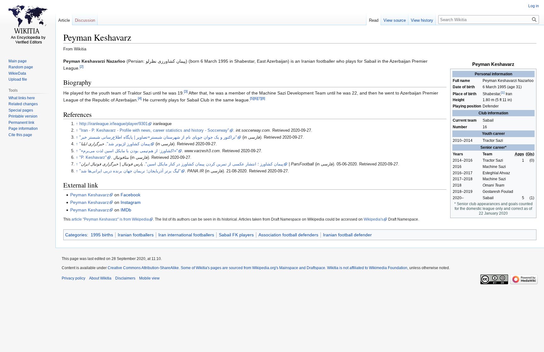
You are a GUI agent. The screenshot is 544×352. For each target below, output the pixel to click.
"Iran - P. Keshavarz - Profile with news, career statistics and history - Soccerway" (154, 130)
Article (64, 20)
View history (422, 20)
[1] (503, 92)
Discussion (85, 20)
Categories (76, 234)
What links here (21, 98)
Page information (23, 128)
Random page (20, 67)
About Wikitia (100, 278)
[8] (263, 98)
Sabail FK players (236, 234)
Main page (17, 61)
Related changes (23, 104)
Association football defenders (288, 234)
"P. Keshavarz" (93, 157)
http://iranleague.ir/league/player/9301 (113, 124)
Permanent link (21, 122)
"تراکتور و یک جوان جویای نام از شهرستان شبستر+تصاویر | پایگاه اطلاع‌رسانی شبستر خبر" (158, 137)
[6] (256, 98)
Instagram (131, 202)
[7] (259, 98)
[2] (81, 66)
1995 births (102, 234)
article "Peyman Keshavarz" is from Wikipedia (110, 219)
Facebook (130, 194)
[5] (252, 98)
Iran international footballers (186, 234)
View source (394, 20)
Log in (533, 6)
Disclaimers (125, 278)
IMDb (126, 209)
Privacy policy (73, 278)
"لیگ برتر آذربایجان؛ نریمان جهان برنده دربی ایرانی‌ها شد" (130, 171)
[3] (186, 91)
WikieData (17, 73)
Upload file (17, 79)
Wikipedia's (373, 219)
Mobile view (149, 278)
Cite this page (20, 135)
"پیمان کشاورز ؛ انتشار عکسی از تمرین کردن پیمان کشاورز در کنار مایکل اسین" (181, 164)
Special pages (20, 110)
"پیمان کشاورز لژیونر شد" (114, 144)
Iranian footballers (136, 234)
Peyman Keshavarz (89, 194)
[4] (140, 98)
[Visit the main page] (28, 25)
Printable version (22, 116)
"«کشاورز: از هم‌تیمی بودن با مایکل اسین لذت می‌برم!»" (128, 151)
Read (373, 20)
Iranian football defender (347, 234)
